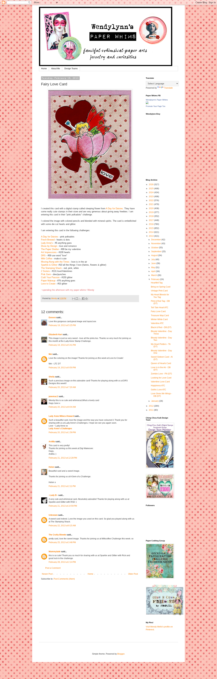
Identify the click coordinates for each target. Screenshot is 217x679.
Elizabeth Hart (55, 334)
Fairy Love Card (158, 311)
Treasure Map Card (160, 315)
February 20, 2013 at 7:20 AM (62, 387)
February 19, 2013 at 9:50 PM (62, 367)
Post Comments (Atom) (64, 579)
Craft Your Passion (50, 277)
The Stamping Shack (51, 268)
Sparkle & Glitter (49, 265)
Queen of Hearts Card (161, 363)
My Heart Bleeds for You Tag (160, 295)
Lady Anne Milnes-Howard (61, 416)
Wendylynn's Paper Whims (157, 100)
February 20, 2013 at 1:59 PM (62, 432)
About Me (55, 68)
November (156, 243)
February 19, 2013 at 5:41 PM (62, 345)
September (156, 251)
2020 (151, 208)
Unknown (53, 515)
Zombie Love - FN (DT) (161, 374)
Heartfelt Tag (157, 283)
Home (44, 68)
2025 (151, 188)
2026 (151, 184)
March (154, 275)
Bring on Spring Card (160, 287)
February (155, 279)
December (156, 239)
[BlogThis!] (76, 298)
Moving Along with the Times (55, 262)
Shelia (52, 377)
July (153, 259)
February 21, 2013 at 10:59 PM (63, 506)
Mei (50, 354)
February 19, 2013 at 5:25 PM (62, 325)
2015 (151, 228)
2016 (151, 224)
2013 (151, 236)
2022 (151, 200)
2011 (151, 410)
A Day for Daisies (114, 208)
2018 (151, 216)
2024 (151, 192)
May (153, 267)
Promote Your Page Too (155, 106)
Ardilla (52, 441)
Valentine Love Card (160, 381)
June (153, 263)
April (153, 271)
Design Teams (71, 68)
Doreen (52, 317)
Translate (168, 88)
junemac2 (53, 396)
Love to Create (48, 283)
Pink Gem (46, 274)
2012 (151, 406)
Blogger (120, 654)
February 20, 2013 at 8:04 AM (62, 407)
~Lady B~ (53, 495)
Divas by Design (49, 246)
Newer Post (47, 574)
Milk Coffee (46, 258)
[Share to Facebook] (83, 298)
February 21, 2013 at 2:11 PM (62, 486)
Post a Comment (53, 568)
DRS (43, 255)
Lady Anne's (47, 243)
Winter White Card (159, 319)
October (155, 247)
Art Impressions (49, 252)
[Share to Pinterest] (86, 298)
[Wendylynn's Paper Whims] (147, 103)
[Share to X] (80, 298)
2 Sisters (45, 271)
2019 (151, 212)
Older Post (133, 574)
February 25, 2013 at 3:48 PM (62, 542)
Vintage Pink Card (159, 291)
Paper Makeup (48, 280)
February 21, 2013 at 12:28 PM (63, 458)
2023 (151, 196)
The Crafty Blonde (57, 535)
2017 (151, 220)
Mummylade (55, 551)
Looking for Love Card (161, 378)
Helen (51, 467)
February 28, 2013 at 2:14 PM (62, 562)
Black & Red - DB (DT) (161, 327)
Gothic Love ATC (158, 389)
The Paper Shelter (50, 249)
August (154, 255)
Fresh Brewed (48, 239)
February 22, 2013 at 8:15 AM (62, 525)
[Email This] (73, 298)
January (155, 401)
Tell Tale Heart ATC (159, 307)
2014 (151, 232)
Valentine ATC (157, 323)
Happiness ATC (158, 385)
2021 (151, 204)
